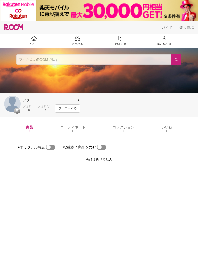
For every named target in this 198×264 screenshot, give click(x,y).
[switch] (50, 147)
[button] (12, 104)
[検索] (176, 59)
